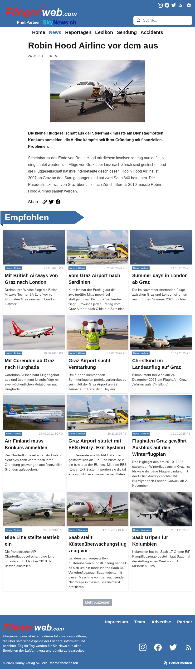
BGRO (53, 56)
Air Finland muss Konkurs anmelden (33, 398)
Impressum (116, 622)
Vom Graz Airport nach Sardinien (94, 233)
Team (139, 622)
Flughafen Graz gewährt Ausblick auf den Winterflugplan (158, 401)
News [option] (55, 32)
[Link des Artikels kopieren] (44, 201)
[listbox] (38, 32)
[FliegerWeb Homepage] (40, 11)
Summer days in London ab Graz (158, 233)
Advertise (161, 622)
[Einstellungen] (188, 5)
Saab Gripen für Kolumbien (153, 494)
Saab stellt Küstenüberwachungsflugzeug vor (95, 497)
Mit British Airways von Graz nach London (31, 235)
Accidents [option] (152, 32)
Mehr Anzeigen (97, 602)
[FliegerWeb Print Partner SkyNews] (58, 22)
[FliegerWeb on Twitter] (173, 5)
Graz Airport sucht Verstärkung (92, 318)
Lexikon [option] (104, 32)
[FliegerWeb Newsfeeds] (180, 5)
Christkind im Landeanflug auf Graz (160, 318)
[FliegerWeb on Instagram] (160, 5)
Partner (184, 622)
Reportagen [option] (78, 32)
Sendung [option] (127, 32)
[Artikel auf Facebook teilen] (58, 201)
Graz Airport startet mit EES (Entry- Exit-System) (96, 401)
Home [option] (38, 32)
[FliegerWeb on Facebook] (167, 5)
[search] (138, 20)
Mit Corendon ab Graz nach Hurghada (26, 320)
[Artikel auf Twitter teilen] (51, 201)
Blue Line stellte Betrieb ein (26, 494)
